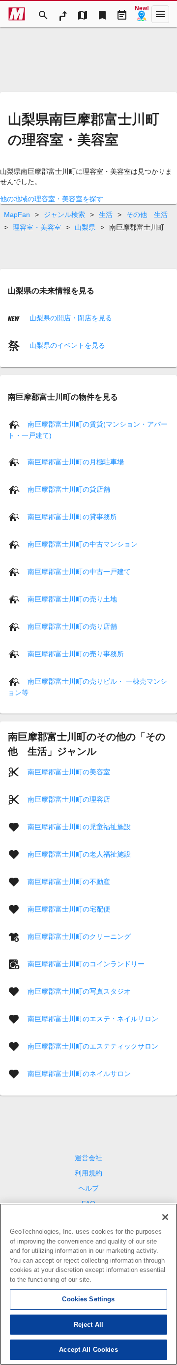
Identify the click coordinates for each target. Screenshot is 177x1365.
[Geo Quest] (141, 14)
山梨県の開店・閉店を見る (70, 318)
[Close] (165, 1217)
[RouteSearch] (63, 14)
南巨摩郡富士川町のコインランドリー (86, 964)
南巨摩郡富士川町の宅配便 (69, 909)
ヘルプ (88, 1188)
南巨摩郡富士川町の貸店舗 (69, 489)
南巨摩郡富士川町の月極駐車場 (76, 462)
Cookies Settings (88, 1299)
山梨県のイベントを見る (66, 345)
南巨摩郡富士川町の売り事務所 (76, 654)
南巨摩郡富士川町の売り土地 (72, 599)
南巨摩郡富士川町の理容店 (69, 799)
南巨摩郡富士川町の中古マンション (83, 544)
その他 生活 (147, 214)
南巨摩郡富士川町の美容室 (69, 772)
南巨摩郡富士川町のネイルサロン (79, 1074)
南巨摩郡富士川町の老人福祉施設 (79, 854)
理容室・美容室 (37, 227)
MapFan (17, 214)
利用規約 (88, 1173)
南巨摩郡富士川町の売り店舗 (72, 626)
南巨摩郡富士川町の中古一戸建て (79, 571)
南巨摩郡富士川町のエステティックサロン (93, 1046)
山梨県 (85, 227)
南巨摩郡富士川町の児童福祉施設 (79, 827)
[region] (88, 1284)
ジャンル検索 (64, 214)
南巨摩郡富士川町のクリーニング (79, 936)
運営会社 (88, 1158)
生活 (106, 214)
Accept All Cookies (88, 1349)
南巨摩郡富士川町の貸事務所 (72, 517)
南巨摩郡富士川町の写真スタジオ (79, 991)
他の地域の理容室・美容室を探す (51, 199)
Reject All (88, 1324)
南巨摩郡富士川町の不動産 (69, 882)
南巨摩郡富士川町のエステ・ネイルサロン (93, 1019)
